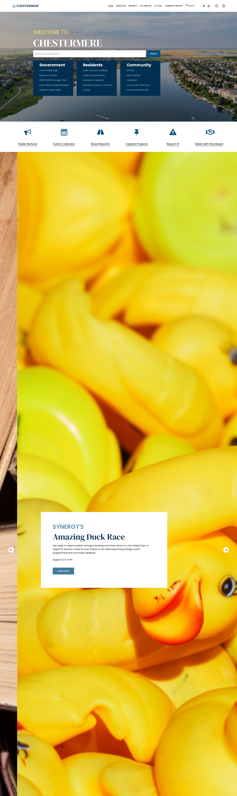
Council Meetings (48, 70)
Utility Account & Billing (95, 70)
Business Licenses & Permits (97, 85)
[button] (210, 576)
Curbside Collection (93, 80)
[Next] (226, 550)
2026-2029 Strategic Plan (53, 80)
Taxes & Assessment (94, 75)
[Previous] (11, 550)
